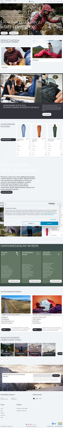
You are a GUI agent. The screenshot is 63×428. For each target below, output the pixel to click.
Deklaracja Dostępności (58, 426)
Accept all (49, 223)
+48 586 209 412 (14, 399)
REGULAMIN (3, 415)
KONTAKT (2, 413)
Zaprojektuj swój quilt (22, 410)
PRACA (2, 417)
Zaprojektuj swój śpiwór (22, 408)
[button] (2, 154)
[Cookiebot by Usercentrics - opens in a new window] (49, 204)
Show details (53, 219)
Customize (30, 223)
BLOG (2, 410)
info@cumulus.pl (4, 399)
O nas (2, 408)
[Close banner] (57, 203)
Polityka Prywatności (50, 426)
